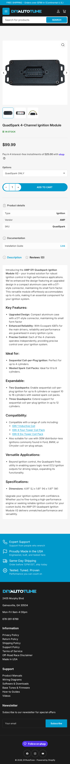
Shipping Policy (11, 643)
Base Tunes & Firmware (16, 687)
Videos (6, 695)
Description (14, 257)
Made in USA (9, 659)
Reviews (37, 257)
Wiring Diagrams (12, 679)
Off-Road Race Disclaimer (17, 655)
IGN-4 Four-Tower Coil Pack (28, 430)
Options (6, 167)
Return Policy (10, 639)
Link (62, 245)
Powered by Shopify (46, 760)
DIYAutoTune (29, 760)
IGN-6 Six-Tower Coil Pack (27, 434)
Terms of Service (12, 651)
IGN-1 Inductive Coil (23, 425)
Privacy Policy (10, 635)
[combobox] (35, 19)
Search (56, 19)
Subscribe (56, 723)
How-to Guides (11, 691)
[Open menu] (6, 11)
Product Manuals (12, 675)
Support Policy (11, 647)
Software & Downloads (15, 683)
